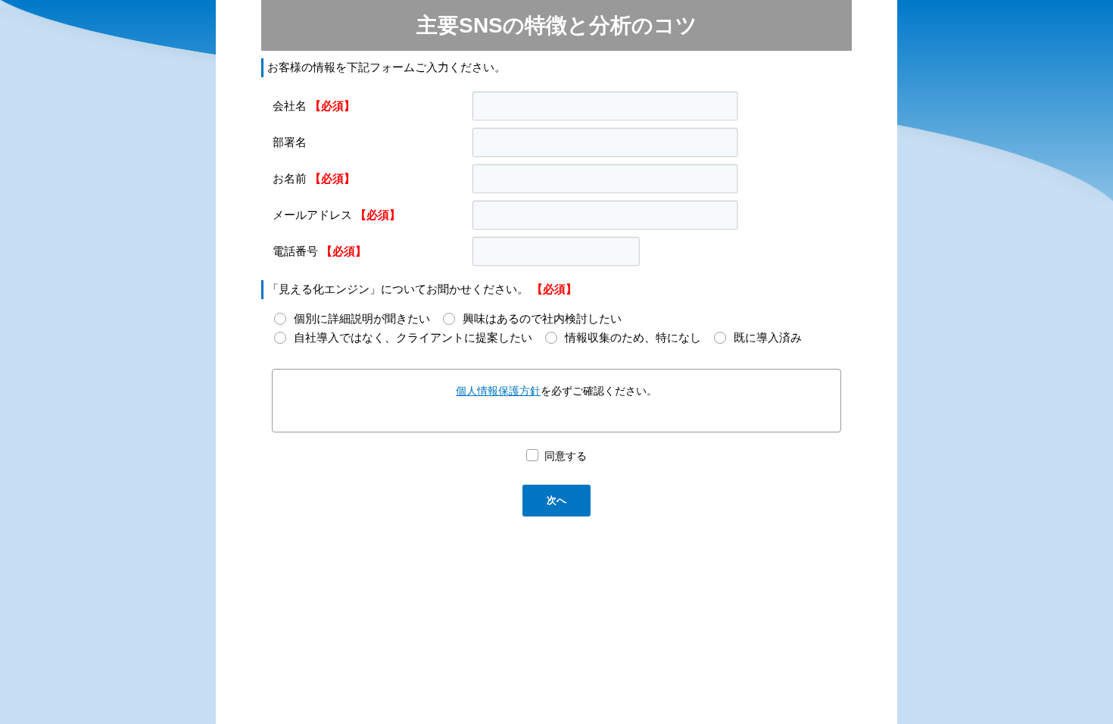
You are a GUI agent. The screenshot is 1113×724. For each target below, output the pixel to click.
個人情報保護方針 (498, 391)
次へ (556, 500)
